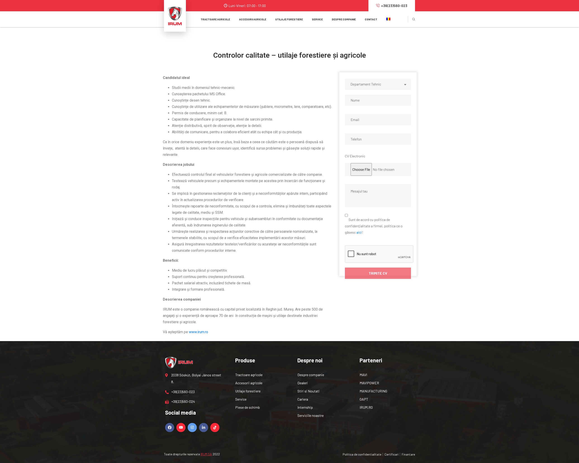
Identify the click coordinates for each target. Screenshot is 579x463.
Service (241, 399)
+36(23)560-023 (394, 5)
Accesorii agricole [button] (252, 19)
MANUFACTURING (373, 391)
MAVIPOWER (369, 383)
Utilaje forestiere (248, 391)
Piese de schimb (247, 407)
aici (359, 232)
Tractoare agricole (215, 19)
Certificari (391, 454)
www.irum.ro (198, 332)
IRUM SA (206, 454)
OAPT (364, 399)
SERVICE (317, 19)
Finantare (408, 454)
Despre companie (344, 19)
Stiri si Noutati (308, 391)
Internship (305, 407)
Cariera (302, 399)
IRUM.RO (366, 407)
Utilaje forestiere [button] (289, 19)
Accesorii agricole (248, 383)
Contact (371, 19)
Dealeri (302, 383)
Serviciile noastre (310, 415)
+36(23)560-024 (183, 401)
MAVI (363, 375)
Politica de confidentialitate (362, 454)
